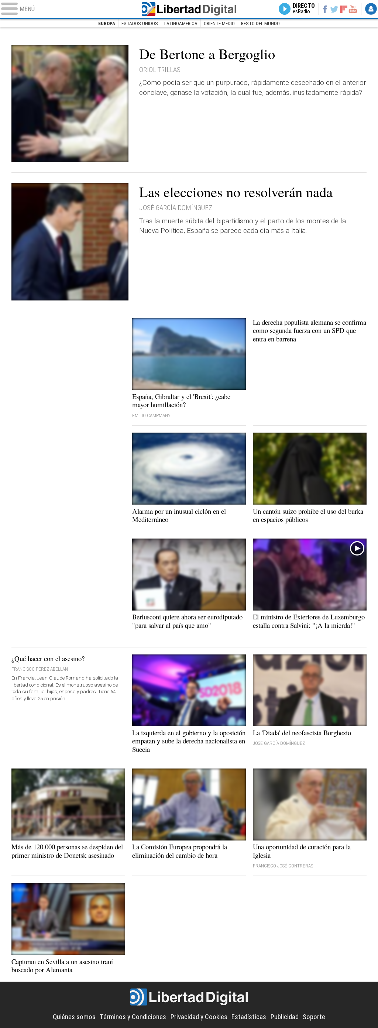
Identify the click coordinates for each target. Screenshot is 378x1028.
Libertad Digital (189, 9)
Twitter (334, 9)
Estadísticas (248, 1017)
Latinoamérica (180, 23)
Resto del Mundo (260, 23)
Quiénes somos (74, 1017)
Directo (304, 8)
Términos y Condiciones (133, 1017)
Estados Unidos (139, 23)
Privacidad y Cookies (199, 1017)
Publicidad (285, 1017)
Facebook (324, 9)
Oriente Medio (219, 23)
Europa (106, 23)
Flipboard (343, 9)
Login (371, 9)
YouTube (352, 9)
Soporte (314, 1017)
